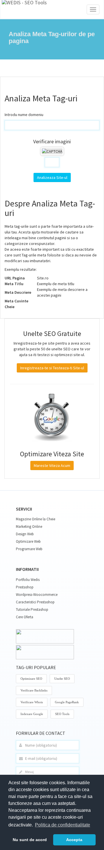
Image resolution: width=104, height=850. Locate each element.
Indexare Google (32, 714)
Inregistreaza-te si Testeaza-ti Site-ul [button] (52, 367)
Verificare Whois (32, 702)
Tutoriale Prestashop (32, 609)
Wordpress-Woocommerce (36, 594)
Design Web (25, 534)
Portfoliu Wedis (28, 579)
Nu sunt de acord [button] (30, 839)
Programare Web (29, 548)
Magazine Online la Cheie (35, 519)
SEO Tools (62, 714)
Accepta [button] (74, 839)
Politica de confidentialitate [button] (62, 824)
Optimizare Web (28, 541)
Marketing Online (29, 526)
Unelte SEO (62, 678)
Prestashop (25, 587)
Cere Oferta (24, 617)
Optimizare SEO (31, 678)
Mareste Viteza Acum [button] (52, 465)
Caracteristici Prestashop (35, 602)
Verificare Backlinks (34, 690)
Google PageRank (67, 702)
